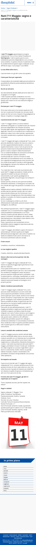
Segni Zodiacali (13, 535)
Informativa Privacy (7, 541)
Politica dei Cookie (17, 541)
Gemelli (5, 471)
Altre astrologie (18, 538)
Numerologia (6, 536)
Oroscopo (5, 535)
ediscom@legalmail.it (27, 540)
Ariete (5, 466)
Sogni (30, 535)
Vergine (5, 477)
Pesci (5, 490)
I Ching (17, 536)
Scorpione (6, 482)
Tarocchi (12, 536)
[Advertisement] (18, 36)
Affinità (19, 535)
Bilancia (5, 479)
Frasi (31, 536)
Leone (5, 475)
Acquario (6, 488)
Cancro (5, 473)
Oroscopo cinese (24, 536)
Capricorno (6, 486)
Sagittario (6, 484)
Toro (4, 468)
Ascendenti (25, 535)
